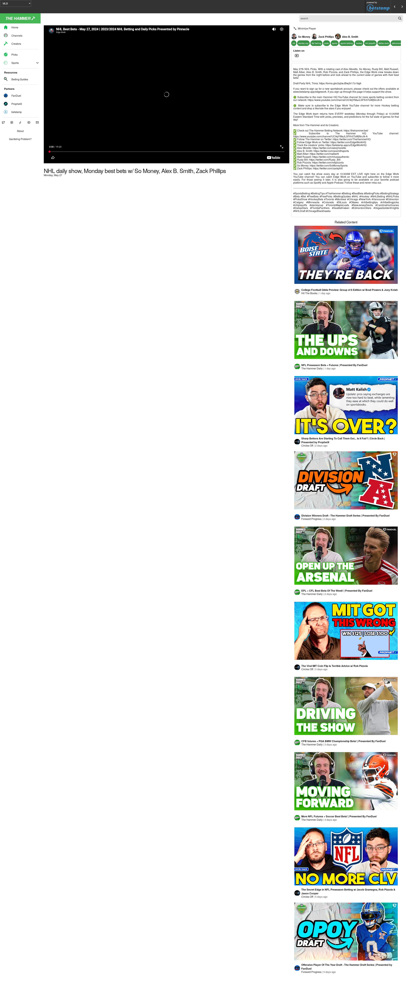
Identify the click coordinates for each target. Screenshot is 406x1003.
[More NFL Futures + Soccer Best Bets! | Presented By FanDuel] (346, 781)
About (20, 131)
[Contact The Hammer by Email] (37, 123)
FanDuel (16, 96)
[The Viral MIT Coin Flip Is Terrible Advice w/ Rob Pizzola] (346, 631)
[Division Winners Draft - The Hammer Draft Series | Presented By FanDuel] (346, 480)
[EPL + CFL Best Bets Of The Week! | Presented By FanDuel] (346, 556)
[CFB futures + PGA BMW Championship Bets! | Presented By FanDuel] (346, 706)
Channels (16, 35)
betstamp (16, 112)
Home (14, 27)
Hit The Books (309, 293)
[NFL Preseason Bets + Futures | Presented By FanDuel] (346, 330)
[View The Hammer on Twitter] (3, 123)
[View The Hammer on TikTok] (20, 123)
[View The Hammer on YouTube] (29, 123)
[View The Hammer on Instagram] (12, 123)
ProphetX (16, 104)
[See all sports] (37, 63)
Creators (16, 43)
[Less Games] (394, 6)
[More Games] (402, 6)
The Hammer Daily (312, 368)
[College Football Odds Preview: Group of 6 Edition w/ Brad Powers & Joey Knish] (346, 255)
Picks (14, 55)
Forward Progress (311, 519)
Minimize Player (307, 28)
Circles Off (307, 445)
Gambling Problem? (20, 139)
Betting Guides (19, 79)
